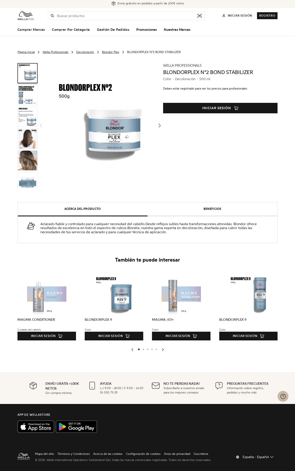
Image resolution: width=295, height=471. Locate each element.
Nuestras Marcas (177, 30)
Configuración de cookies (143, 454)
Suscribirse (201, 454)
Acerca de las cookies (107, 454)
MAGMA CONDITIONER (36, 319)
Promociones (146, 30)
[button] (52, 15)
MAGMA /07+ (163, 319)
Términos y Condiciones (73, 454)
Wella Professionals (55, 52)
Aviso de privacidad (177, 454)
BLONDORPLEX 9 (98, 319)
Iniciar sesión (216, 108)
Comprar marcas (31, 30)
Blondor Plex (110, 52)
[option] (138, 348)
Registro (267, 15)
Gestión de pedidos (113, 30)
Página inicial (26, 52)
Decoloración (85, 52)
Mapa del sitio (44, 454)
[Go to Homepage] (25, 15)
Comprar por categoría (71, 30)
